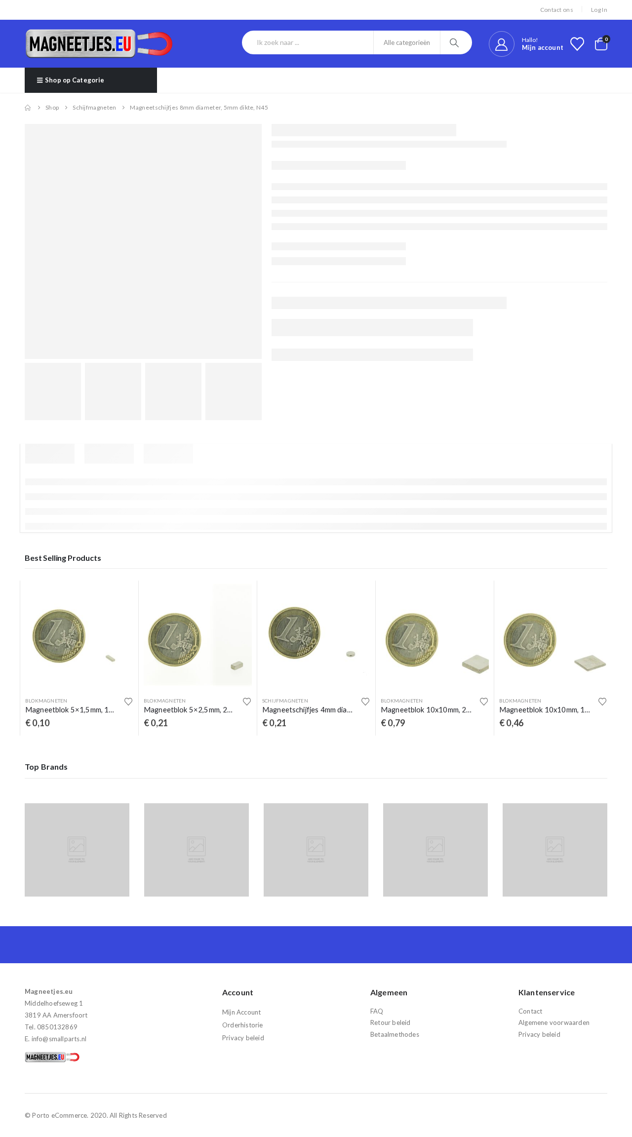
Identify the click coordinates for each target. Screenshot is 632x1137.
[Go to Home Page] (28, 107)
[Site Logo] (99, 43)
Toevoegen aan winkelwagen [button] (117, 597)
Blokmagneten (46, 701)
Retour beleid (390, 1022)
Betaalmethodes (394, 1034)
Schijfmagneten (285, 701)
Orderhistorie (242, 1025)
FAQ (377, 1011)
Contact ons (556, 9)
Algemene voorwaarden (554, 1022)
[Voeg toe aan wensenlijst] (128, 701)
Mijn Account (241, 1012)
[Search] (455, 42)
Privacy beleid (243, 1038)
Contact (530, 1011)
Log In (599, 9)
